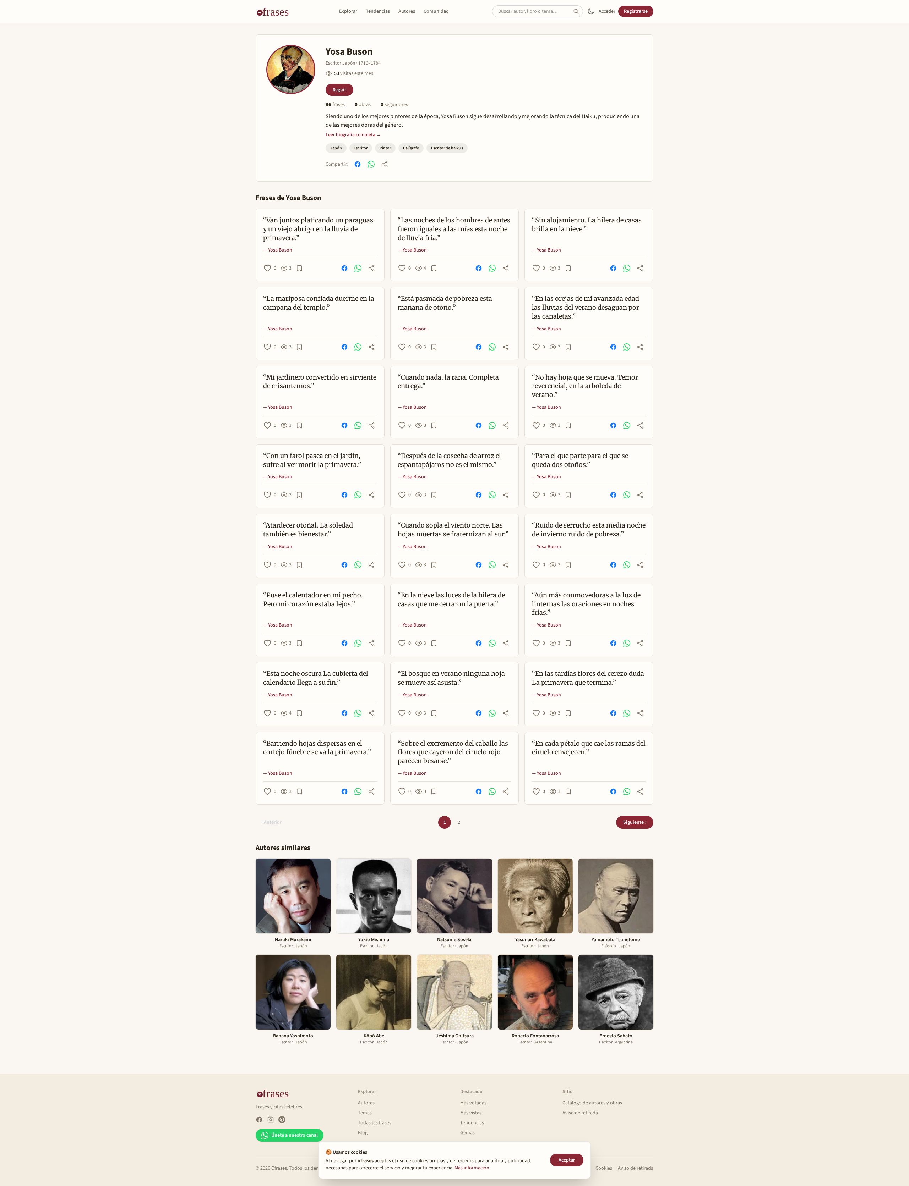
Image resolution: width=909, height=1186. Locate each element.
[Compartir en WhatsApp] (371, 164)
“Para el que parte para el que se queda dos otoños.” (580, 460)
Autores (406, 11)
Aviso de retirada (580, 1112)
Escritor (361, 148)
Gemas (467, 1132)
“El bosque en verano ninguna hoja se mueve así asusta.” (451, 677)
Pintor (385, 148)
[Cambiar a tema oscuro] (590, 11)
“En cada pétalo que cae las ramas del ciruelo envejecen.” (589, 747)
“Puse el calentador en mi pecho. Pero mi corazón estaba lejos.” (313, 599)
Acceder (607, 11)
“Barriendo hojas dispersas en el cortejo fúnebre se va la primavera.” (317, 747)
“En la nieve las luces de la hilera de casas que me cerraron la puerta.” (451, 599)
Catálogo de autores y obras (592, 1103)
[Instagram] (270, 1119)
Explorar (348, 11)
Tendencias (378, 11)
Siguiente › (634, 822)
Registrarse (636, 11)
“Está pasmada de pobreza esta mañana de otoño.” (445, 302)
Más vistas (470, 1112)
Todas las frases (374, 1122)
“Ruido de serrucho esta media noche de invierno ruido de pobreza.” (589, 529)
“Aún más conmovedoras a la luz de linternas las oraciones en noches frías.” (586, 604)
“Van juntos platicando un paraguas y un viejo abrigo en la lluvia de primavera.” (318, 229)
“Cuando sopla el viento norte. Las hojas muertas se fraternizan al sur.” (453, 529)
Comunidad (436, 11)
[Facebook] (259, 1119)
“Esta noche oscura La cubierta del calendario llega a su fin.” (315, 677)
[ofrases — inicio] (275, 11)
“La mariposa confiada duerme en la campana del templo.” (318, 302)
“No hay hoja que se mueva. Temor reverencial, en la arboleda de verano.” (585, 386)
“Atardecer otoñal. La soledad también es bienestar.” (308, 529)
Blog (363, 1132)
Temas (365, 1112)
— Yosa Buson (277, 250)
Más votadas (473, 1103)
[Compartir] (384, 164)
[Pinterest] (281, 1119)
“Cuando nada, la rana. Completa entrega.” (448, 381)
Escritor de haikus (447, 148)
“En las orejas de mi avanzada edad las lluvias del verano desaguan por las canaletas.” (585, 307)
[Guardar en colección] (299, 268)
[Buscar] (578, 11)
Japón (336, 148)
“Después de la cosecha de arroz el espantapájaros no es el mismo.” (449, 460)
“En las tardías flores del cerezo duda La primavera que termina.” (588, 677)
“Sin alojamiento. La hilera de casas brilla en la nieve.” (587, 224)
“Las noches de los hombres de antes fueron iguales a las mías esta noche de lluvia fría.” (454, 229)
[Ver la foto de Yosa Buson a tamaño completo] (290, 69)
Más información (471, 1167)
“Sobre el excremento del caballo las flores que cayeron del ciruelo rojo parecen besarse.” (453, 752)
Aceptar (567, 1160)
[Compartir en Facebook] (357, 164)
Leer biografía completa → (353, 134)
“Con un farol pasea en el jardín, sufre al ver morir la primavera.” (312, 460)
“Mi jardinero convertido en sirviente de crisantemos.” (319, 381)
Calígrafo (411, 148)
